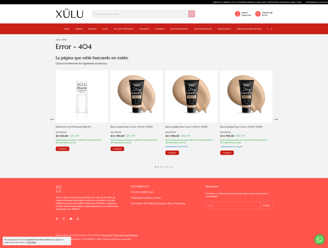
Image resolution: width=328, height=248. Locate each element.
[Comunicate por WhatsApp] (319, 239)
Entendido (31, 242)
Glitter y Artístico (123, 29)
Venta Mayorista (179, 29)
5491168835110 (139, 186)
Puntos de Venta (203, 29)
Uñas (66, 29)
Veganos (144, 29)
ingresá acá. (107, 235)
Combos (159, 29)
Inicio (58, 39)
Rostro (92, 29)
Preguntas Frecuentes (249, 29)
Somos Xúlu (224, 29)
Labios (78, 29)
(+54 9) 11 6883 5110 (142, 192)
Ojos (105, 29)
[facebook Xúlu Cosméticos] (64, 218)
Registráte (246, 15)
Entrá (244, 12)
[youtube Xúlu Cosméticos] (71, 218)
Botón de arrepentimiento (126, 235)
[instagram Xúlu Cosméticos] (57, 218)
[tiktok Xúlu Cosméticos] (78, 218)
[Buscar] (191, 14)
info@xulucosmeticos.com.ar (146, 197)
